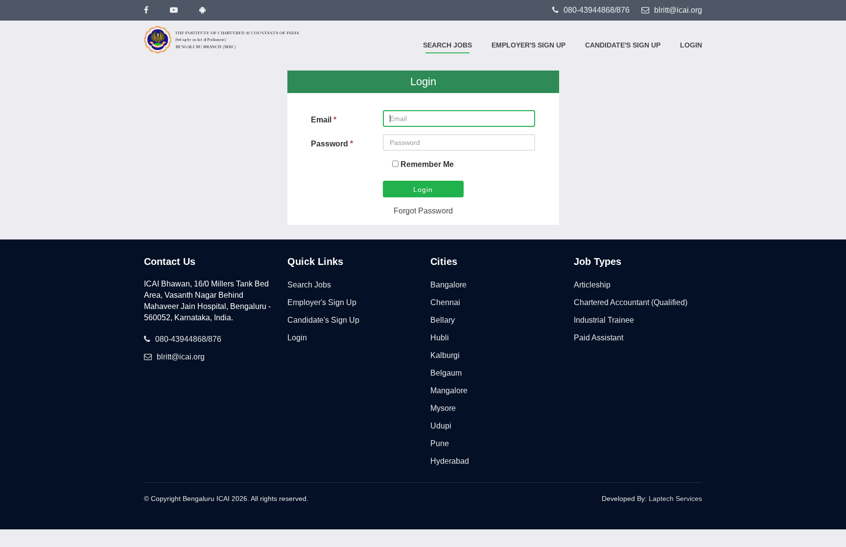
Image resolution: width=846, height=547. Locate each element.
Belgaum (446, 373)
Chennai (445, 302)
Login (691, 45)
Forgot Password (423, 211)
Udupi (440, 426)
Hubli (439, 337)
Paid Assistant (598, 337)
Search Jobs (447, 45)
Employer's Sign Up (528, 45)
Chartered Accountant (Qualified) (630, 302)
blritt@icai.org (678, 10)
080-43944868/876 (597, 10)
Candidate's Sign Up (622, 45)
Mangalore (449, 390)
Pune (439, 443)
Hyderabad (449, 461)
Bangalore (448, 285)
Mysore (443, 408)
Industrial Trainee (604, 320)
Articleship (592, 285)
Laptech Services (675, 498)
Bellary (442, 320)
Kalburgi (445, 355)
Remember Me (427, 164)
